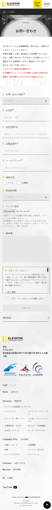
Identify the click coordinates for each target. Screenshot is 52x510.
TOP (4, 12)
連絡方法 (10, 177)
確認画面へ (8, 317)
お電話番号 (12, 144)
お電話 (25, 182)
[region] (26, 280)
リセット (26, 307)
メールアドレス (14, 160)
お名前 (10, 110)
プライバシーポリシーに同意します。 (28, 298)
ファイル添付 (12, 206)
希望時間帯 (11, 190)
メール (10, 182)
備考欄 (9, 233)
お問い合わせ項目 (15, 94)
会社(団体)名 (12, 127)
